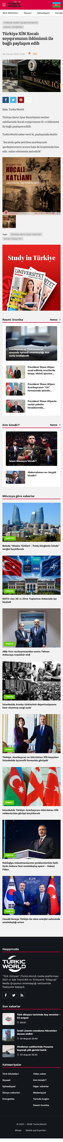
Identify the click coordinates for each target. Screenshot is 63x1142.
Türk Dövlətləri (10, 1074)
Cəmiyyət (9, 538)
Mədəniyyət (39, 1092)
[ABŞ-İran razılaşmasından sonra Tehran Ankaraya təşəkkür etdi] (31, 627)
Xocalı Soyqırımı (13, 27)
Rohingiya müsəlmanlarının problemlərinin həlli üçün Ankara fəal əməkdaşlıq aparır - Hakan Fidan (30, 866)
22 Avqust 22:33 (28, 1054)
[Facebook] (5, 995)
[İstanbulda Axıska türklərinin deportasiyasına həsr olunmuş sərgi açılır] (31, 680)
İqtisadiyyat (9, 1086)
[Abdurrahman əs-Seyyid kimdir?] (15, 477)
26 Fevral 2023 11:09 (13, 54)
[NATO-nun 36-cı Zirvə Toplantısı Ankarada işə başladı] (31, 575)
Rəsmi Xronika (41, 1105)
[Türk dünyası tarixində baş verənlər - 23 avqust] (8, 1019)
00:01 (23, 1022)
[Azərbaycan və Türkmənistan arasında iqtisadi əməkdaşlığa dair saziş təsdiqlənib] (31, 343)
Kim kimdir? (40, 1080)
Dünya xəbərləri (11, 1092)
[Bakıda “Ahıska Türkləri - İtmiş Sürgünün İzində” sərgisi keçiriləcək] (31, 522)
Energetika (8, 1099)
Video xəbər (39, 1074)
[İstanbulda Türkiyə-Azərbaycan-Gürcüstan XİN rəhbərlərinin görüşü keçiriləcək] (31, 786)
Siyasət (9, 750)
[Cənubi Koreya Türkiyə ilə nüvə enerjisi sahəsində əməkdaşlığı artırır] (31, 895)
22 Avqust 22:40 (29, 1038)
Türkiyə (9, 591)
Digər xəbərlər (41, 1086)
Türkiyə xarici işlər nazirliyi (20, 23)
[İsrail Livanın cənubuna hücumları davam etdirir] (8, 1035)
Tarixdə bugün (41, 1099)
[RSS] (22, 995)
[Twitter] (13, 995)
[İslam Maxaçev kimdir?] (31, 448)
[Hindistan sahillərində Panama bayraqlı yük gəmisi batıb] (8, 1051)
